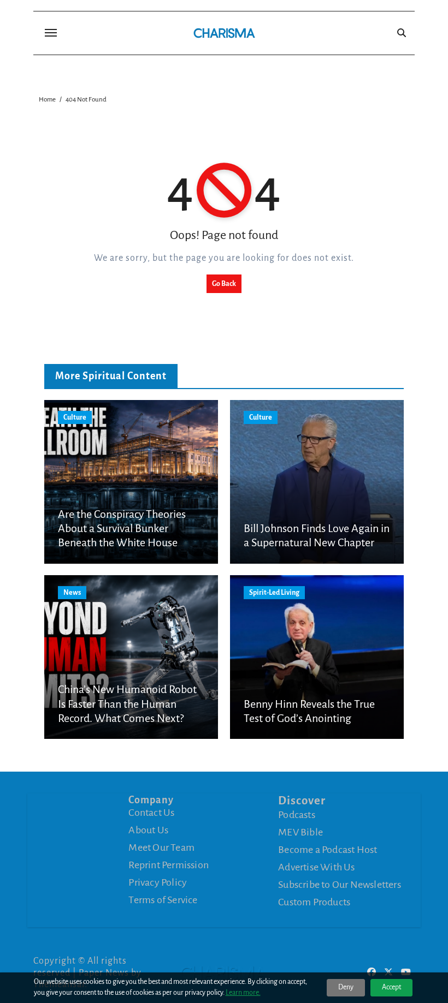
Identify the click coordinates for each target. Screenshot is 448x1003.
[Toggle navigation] (51, 33)
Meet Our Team (161, 847)
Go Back (224, 284)
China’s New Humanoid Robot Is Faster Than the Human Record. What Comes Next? (127, 703)
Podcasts (296, 814)
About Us (148, 830)
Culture (74, 417)
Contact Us (151, 812)
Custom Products (314, 902)
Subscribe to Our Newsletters (339, 884)
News (72, 592)
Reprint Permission (168, 864)
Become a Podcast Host (327, 849)
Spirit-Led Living (274, 592)
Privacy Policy (157, 882)
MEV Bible (300, 832)
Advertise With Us (316, 867)
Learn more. (243, 992)
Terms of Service (162, 899)
